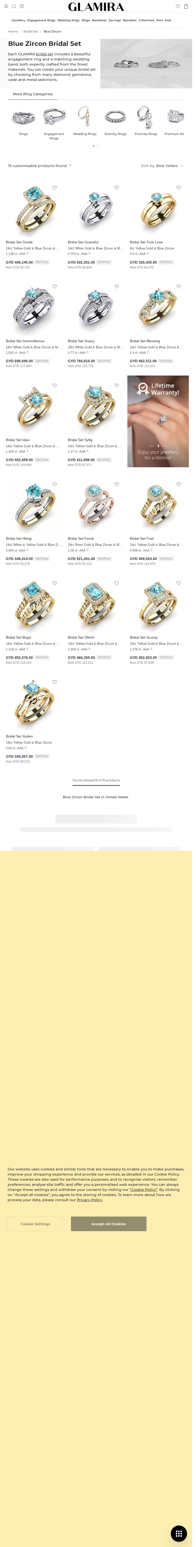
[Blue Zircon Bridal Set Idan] (34, 406)
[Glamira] (96, 7)
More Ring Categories (33, 94)
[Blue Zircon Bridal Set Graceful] (96, 208)
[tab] (32, 94)
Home (13, 31)
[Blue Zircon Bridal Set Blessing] (158, 307)
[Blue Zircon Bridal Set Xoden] (34, 702)
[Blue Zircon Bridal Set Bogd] (34, 604)
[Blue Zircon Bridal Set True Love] (158, 208)
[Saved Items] (178, 6)
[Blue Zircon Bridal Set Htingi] (34, 505)
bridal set (44, 54)
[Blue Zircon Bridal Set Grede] (34, 208)
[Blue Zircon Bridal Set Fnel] (158, 505)
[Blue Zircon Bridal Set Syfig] (96, 406)
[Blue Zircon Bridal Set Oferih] (96, 604)
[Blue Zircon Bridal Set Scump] (158, 604)
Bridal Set (30, 31)
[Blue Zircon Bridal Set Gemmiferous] (34, 307)
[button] (54, 188)
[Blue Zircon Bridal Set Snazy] (96, 307)
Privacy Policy (89, 1200)
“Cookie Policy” (143, 1189)
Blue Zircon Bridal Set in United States (95, 797)
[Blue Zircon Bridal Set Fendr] (96, 505)
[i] (69, 165)
